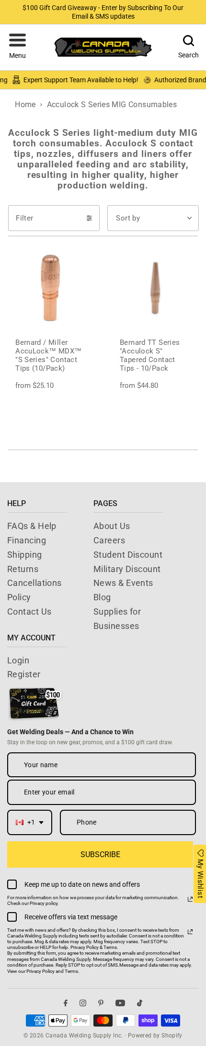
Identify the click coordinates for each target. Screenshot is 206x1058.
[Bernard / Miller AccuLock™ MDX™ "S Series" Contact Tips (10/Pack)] (50, 288)
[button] (17, 47)
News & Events (123, 583)
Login (18, 660)
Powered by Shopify (155, 1035)
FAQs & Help (32, 526)
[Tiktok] (139, 1003)
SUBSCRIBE (100, 854)
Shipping (24, 555)
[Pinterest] (100, 1003)
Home (25, 104)
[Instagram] (83, 1003)
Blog (102, 597)
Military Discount (127, 569)
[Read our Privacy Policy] (190, 899)
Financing (26, 540)
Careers (109, 540)
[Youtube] (120, 1003)
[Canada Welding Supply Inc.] (103, 47)
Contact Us (29, 611)
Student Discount (127, 555)
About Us (111, 526)
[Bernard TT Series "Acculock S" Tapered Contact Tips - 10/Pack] (155, 288)
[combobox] (29, 822)
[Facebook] (66, 1003)
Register (24, 674)
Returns (22, 569)
